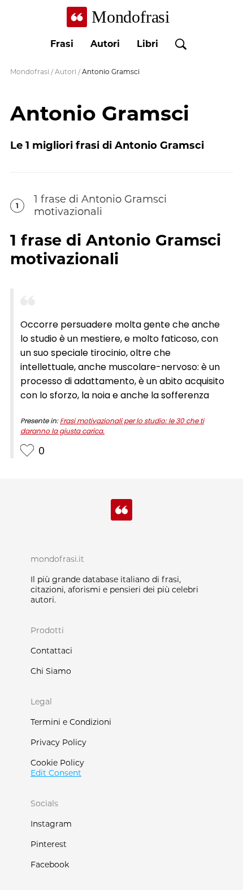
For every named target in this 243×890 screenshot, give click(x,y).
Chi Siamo (51, 671)
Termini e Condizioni (71, 722)
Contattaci (51, 651)
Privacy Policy (58, 742)
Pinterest (49, 844)
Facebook (50, 864)
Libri (147, 43)
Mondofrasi (29, 71)
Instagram (51, 824)
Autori (105, 43)
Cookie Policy (57, 763)
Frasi (61, 43)
